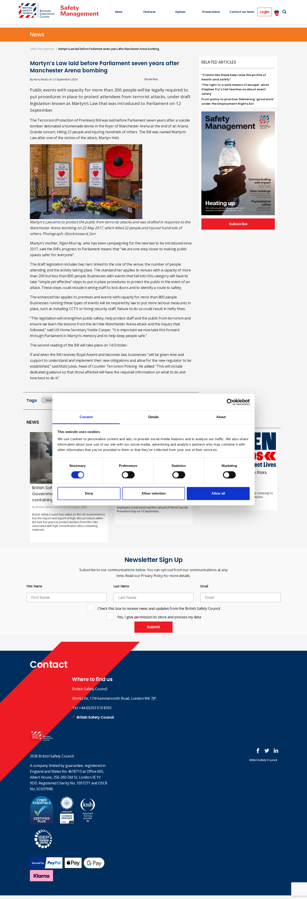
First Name (34, 586)
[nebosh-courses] (67, 822)
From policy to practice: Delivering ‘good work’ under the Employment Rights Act (237, 101)
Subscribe (238, 223)
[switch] (128, 474)
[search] (284, 12)
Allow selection (154, 493)
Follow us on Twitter (267, 750)
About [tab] (221, 417)
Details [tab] (153, 417)
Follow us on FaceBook (258, 750)
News (118, 12)
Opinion (180, 12)
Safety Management (42, 49)
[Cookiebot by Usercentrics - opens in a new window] (230, 402)
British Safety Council (95, 717)
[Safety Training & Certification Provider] (38, 11)
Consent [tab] (86, 417)
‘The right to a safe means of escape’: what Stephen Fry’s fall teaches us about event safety (235, 89)
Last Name (121, 586)
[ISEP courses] (43, 850)
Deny (89, 493)
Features (149, 12)
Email (204, 586)
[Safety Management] (79, 11)
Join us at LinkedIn (276, 750)
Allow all (218, 493)
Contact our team (241, 12)
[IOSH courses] (88, 822)
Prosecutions (211, 12)
